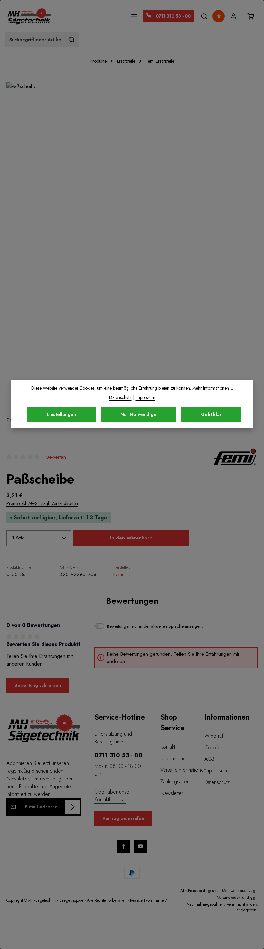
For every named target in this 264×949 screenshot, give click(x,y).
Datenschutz (217, 782)
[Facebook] (123, 846)
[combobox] (35, 39)
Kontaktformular (110, 799)
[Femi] (235, 456)
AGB (209, 759)
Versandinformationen (183, 770)
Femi (118, 574)
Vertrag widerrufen (123, 818)
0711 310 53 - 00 (118, 755)
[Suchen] (204, 16)
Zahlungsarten (175, 781)
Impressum (215, 770)
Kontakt (167, 747)
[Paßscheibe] (131, 249)
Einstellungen (61, 414)
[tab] (132, 601)
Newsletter (171, 793)
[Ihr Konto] (233, 16)
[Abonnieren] (72, 807)
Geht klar (211, 414)
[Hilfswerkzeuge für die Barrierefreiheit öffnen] (218, 16)
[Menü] (134, 16)
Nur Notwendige (138, 414)
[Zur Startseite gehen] (29, 16)
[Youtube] (140, 846)
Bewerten (56, 457)
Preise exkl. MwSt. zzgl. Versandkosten (42, 503)
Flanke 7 (160, 900)
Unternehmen (174, 758)
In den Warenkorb (131, 537)
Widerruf (213, 736)
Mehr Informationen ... (212, 388)
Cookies (213, 747)
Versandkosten (229, 897)
